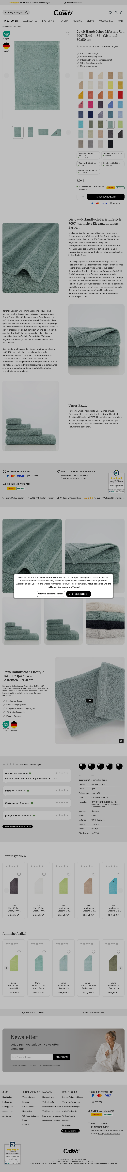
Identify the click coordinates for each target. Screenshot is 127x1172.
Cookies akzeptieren (79, 594)
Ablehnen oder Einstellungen (50, 594)
